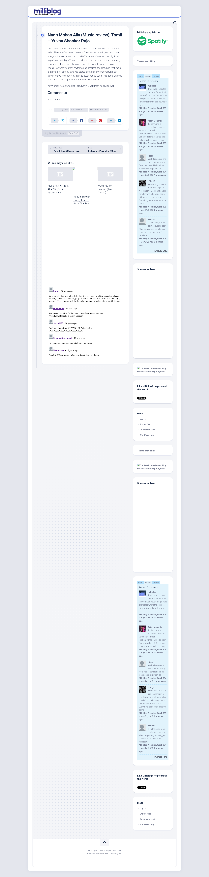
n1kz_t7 (151, 181)
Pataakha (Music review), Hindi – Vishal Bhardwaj (82, 200)
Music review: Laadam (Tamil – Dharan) (106, 189)
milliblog (152, 86)
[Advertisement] (155, 335)
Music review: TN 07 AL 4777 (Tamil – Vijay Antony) (58, 189)
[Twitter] (174, 11)
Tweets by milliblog (146, 61)
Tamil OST (73, 133)
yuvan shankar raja (98, 109)
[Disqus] (85, 248)
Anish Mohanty (155, 121)
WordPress (103, 854)
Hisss (150, 156)
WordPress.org (147, 435)
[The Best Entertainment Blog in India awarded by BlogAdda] (152, 371)
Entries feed (145, 424)
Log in (143, 419)
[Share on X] (57, 120)
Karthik (63, 133)
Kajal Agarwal (62, 109)
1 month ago (160, 175)
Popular (156, 76)
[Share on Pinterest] (94, 120)
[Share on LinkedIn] (113, 120)
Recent (148, 76)
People (140, 76)
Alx (120, 854)
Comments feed (147, 430)
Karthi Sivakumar (79, 109)
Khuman (152, 219)
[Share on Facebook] (76, 120)
